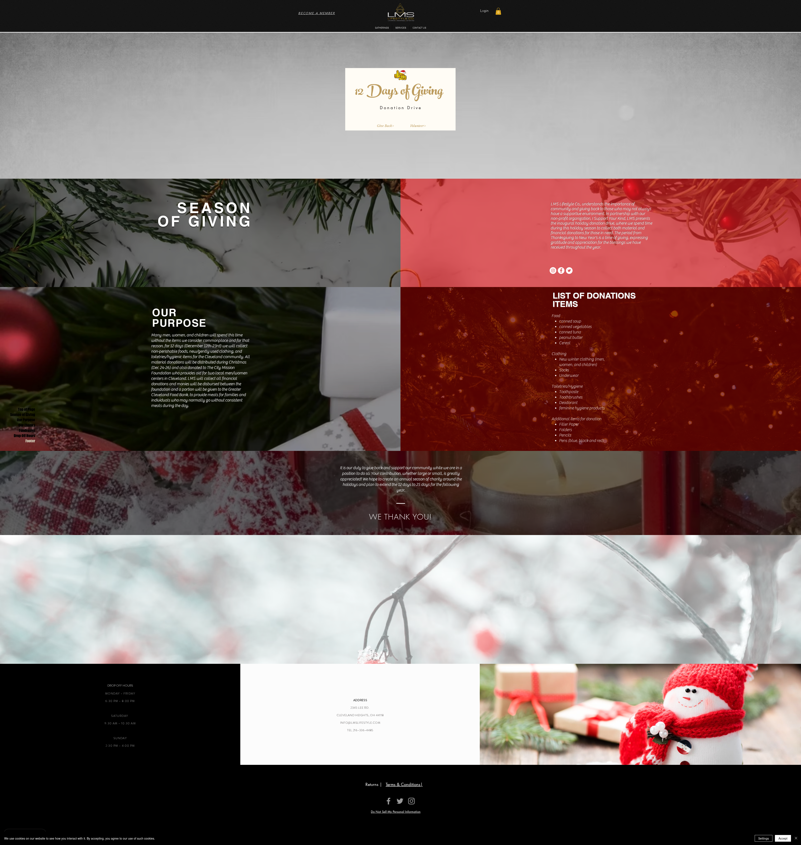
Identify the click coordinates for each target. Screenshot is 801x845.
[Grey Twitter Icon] (399, 801)
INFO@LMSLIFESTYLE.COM (360, 723)
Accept (782, 838)
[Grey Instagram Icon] (411, 801)
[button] (498, 11)
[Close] (795, 838)
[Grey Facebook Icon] (388, 801)
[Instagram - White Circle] (553, 270)
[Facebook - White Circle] (561, 270)
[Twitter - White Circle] (569, 270)
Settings (763, 838)
